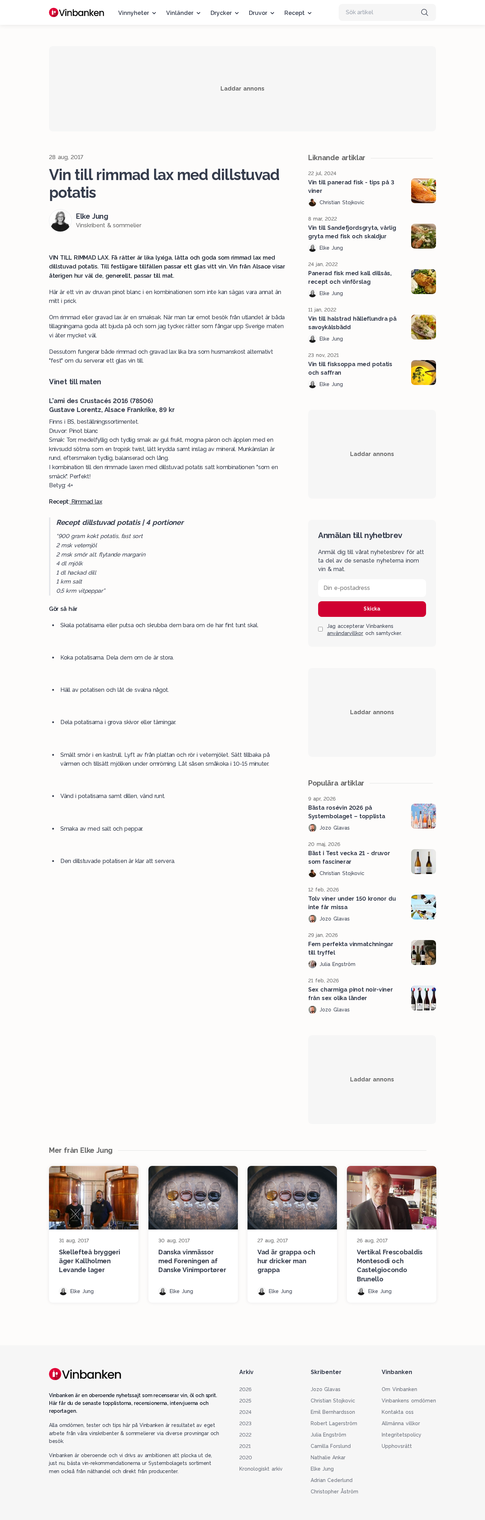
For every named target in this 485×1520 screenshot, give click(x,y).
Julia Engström (329, 1435)
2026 (245, 1389)
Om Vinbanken (399, 1389)
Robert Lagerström (334, 1423)
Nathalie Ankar (328, 1457)
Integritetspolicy (401, 1435)
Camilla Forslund (331, 1446)
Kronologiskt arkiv (261, 1469)
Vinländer (180, 13)
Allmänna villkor (401, 1423)
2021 (245, 1446)
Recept (294, 13)
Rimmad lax (86, 501)
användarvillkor (345, 633)
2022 (245, 1435)
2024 (245, 1412)
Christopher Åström (335, 1491)
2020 (245, 1457)
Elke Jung (322, 1469)
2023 (245, 1423)
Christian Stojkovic (333, 1401)
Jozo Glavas (326, 1389)
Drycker (221, 13)
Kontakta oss (398, 1412)
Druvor (258, 13)
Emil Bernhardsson (333, 1412)
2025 (245, 1401)
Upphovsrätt (397, 1446)
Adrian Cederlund (332, 1480)
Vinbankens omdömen (409, 1401)
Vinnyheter (133, 13)
